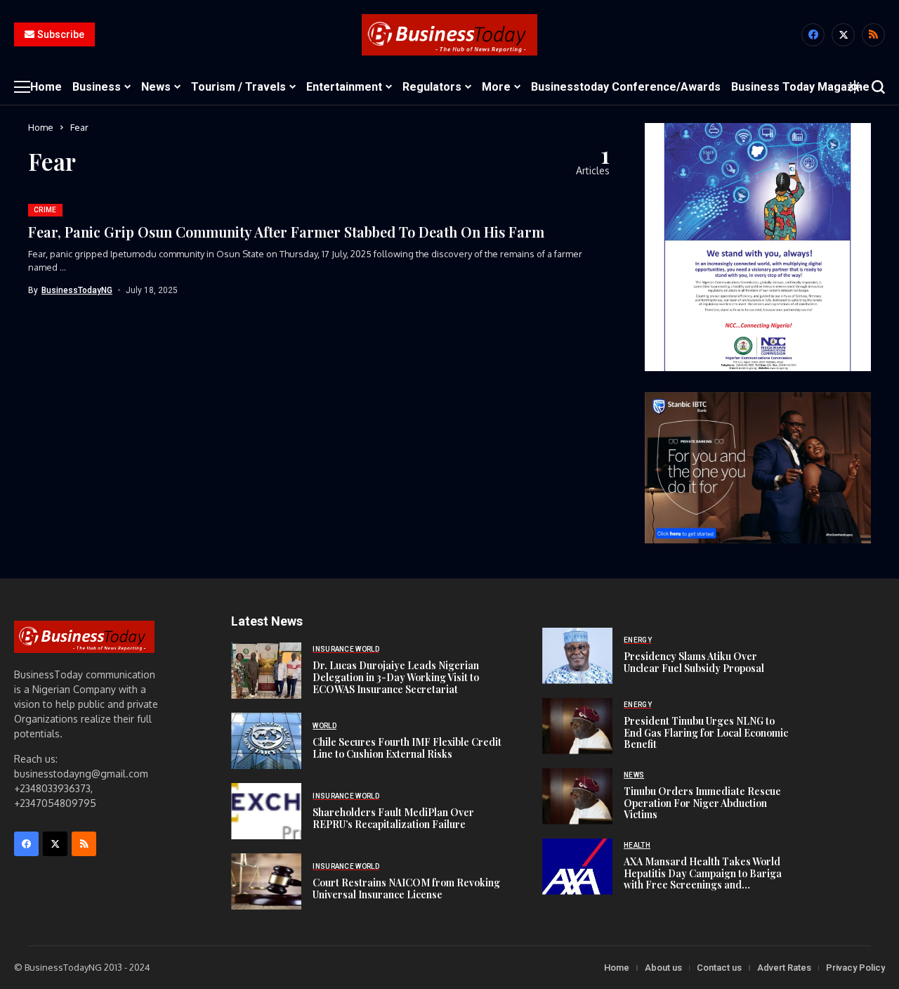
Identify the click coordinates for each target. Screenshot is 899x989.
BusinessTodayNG (76, 290)
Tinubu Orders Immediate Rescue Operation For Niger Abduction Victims (702, 803)
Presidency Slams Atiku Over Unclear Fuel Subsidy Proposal (694, 662)
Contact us (719, 967)
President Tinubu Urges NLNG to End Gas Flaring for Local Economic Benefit (706, 732)
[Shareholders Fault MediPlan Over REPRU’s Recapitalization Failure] (266, 811)
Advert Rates (784, 967)
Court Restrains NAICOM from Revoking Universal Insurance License (406, 888)
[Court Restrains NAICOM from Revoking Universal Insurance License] (266, 881)
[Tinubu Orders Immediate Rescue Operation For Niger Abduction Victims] (577, 796)
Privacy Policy (855, 967)
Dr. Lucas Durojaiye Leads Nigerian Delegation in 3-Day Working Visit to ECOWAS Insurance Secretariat (396, 677)
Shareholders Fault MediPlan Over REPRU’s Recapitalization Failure (393, 818)
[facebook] (813, 34)
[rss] (873, 34)
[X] (843, 34)
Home (40, 127)
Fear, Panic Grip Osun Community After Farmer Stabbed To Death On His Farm (286, 231)
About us (663, 967)
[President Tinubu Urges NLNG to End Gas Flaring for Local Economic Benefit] (577, 726)
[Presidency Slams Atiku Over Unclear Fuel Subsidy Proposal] (577, 656)
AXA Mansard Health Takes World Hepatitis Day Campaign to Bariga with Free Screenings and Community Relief (703, 879)
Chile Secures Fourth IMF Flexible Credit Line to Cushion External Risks (407, 748)
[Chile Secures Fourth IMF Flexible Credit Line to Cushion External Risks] (266, 741)
